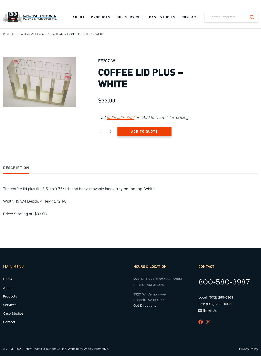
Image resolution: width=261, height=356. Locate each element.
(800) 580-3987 (120, 117)
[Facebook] (200, 322)
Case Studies (162, 17)
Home (7, 279)
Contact (190, 17)
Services (10, 305)
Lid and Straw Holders (51, 34)
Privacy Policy (248, 349)
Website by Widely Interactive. (88, 349)
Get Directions (144, 305)
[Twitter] (208, 322)
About (79, 17)
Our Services (130, 17)
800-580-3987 (224, 282)
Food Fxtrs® (26, 34)
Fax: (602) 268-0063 (214, 304)
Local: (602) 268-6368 (215, 297)
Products (101, 17)
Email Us (210, 310)
